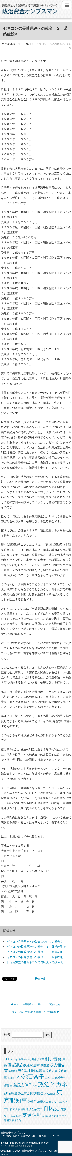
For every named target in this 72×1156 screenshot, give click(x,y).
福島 (23, 1109)
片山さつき (62, 1101)
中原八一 (23, 1059)
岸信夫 (8, 1085)
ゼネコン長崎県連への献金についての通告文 (35, 941)
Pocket (40, 978)
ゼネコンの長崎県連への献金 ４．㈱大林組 (35, 951)
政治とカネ (53, 1084)
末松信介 (50, 1093)
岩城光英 (60, 1077)
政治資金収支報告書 (31, 1093)
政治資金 (11, 1093)
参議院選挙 (31, 1065)
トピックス (35, 44)
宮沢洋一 (12, 1078)
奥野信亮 (13, 1071)
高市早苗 (16, 1120)
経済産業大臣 (34, 1109)
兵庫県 (40, 1059)
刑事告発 (53, 1058)
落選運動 (32, 1115)
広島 (35, 1085)
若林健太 (16, 1115)
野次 (61, 1116)
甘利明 (8, 1109)
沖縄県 (32, 1101)
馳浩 (9, 1120)
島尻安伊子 (22, 1085)
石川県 (16, 1109)
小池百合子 (30, 1077)
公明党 (32, 1059)
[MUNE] (66, 5)
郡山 (56, 1116)
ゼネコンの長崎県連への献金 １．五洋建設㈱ (36, 946)
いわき (14, 1059)
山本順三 (49, 1078)
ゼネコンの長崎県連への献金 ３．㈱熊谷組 (35, 957)
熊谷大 (52, 1101)
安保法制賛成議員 (31, 1071)
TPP (7, 1059)
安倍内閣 (51, 1070)
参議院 (15, 1064)
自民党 (51, 1108)
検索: (7, 1034)
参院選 (45, 1065)
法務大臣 (42, 1101)
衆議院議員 (47, 1116)
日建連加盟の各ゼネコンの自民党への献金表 (35, 962)
